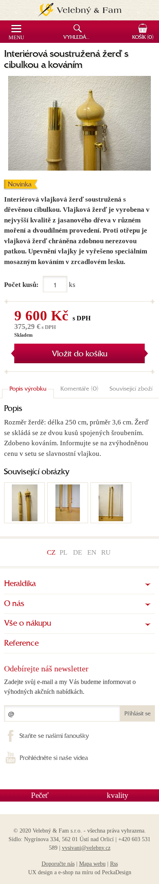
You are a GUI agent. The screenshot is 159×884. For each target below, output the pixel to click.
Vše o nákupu (27, 624)
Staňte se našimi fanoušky (54, 736)
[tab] (28, 389)
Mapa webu (92, 864)
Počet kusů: (21, 285)
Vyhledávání (78, 37)
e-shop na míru (75, 872)
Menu (16, 37)
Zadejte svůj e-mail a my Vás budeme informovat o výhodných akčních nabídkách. (70, 686)
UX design (40, 872)
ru (105, 552)
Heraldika (20, 584)
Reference (21, 644)
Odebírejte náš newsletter (46, 668)
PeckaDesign (116, 872)
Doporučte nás (58, 864)
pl (63, 552)
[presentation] (28, 389)
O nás (14, 604)
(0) (142, 37)
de (77, 552)
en (91, 552)
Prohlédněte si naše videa (54, 758)
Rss (114, 864)
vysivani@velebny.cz (86, 848)
